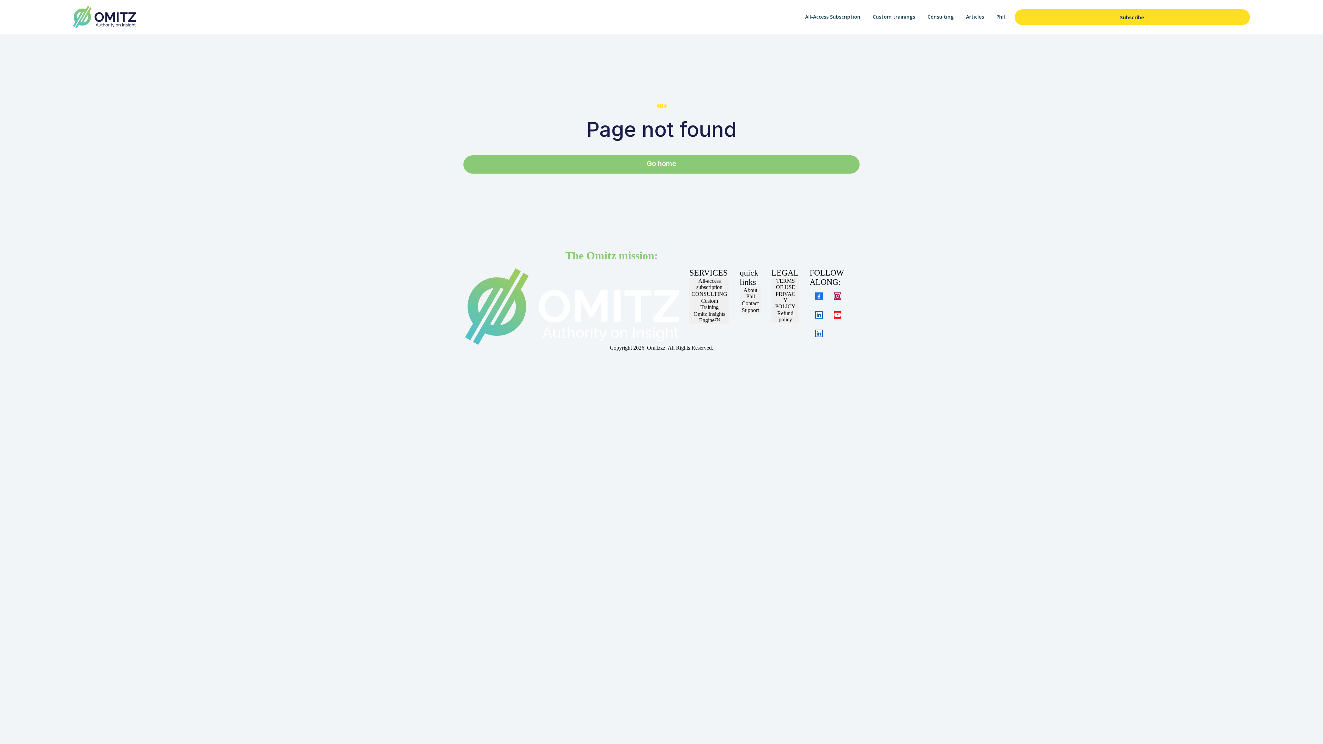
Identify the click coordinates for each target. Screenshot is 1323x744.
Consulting (940, 16)
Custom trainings (894, 16)
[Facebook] (819, 296)
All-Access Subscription (832, 16)
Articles (975, 16)
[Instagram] (837, 296)
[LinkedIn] (819, 315)
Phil (1000, 16)
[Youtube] (837, 315)
